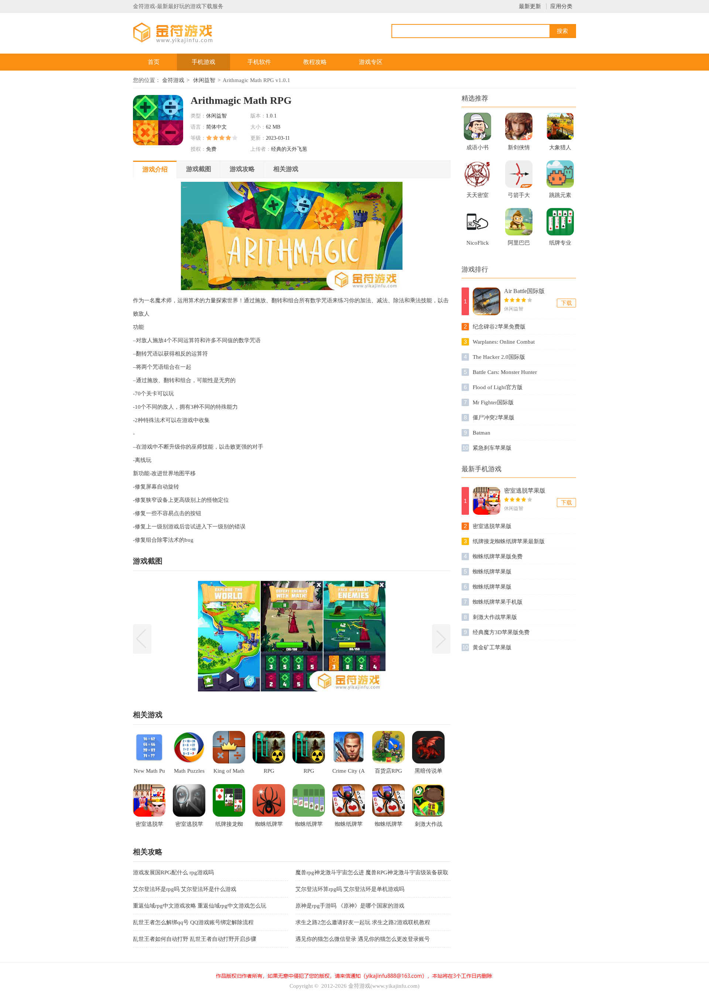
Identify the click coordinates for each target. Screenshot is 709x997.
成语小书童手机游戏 (477, 149)
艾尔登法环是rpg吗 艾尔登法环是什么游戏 (184, 889)
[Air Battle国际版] (486, 301)
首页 (154, 62)
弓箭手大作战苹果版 (519, 197)
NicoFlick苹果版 (477, 245)
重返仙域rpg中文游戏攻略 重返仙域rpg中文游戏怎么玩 (199, 906)
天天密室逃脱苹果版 (477, 197)
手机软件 (259, 62)
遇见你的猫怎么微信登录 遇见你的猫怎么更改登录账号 (362, 939)
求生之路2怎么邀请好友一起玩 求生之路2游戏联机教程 (362, 922)
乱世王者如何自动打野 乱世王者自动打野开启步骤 (194, 939)
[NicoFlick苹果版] (477, 221)
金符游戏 (173, 80)
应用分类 (561, 6)
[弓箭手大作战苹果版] (518, 174)
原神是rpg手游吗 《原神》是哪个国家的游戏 (349, 906)
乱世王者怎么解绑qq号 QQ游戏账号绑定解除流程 (193, 922)
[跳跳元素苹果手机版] (560, 174)
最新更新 (530, 6)
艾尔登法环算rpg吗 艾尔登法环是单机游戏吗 (349, 889)
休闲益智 (204, 80)
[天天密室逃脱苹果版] (477, 174)
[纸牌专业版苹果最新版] (560, 221)
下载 (566, 303)
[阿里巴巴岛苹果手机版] (518, 221)
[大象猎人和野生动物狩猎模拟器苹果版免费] (560, 126)
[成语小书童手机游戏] (477, 126)
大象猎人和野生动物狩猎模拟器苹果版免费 (560, 149)
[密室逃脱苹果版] (486, 501)
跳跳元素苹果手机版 (560, 197)
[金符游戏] (182, 32)
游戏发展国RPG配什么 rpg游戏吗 (173, 872)
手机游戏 (203, 62)
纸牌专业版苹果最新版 (560, 245)
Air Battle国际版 (524, 291)
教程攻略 (315, 62)
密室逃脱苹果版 (524, 490)
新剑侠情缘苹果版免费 (519, 149)
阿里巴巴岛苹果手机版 (519, 245)
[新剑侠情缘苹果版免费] (518, 126)
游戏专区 (371, 62)
